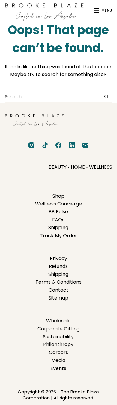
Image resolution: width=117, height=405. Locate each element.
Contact (58, 290)
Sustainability (58, 336)
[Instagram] (31, 145)
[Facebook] (59, 145)
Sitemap (58, 297)
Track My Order (58, 235)
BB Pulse (58, 211)
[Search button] (106, 96)
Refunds (58, 266)
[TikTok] (45, 145)
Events (58, 368)
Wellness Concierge (58, 203)
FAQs (58, 219)
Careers (58, 352)
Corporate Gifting (59, 328)
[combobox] (53, 96)
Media (58, 360)
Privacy (58, 258)
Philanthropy (58, 344)
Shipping (58, 227)
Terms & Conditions (58, 282)
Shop (58, 196)
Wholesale (58, 320)
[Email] (85, 145)
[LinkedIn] (72, 145)
